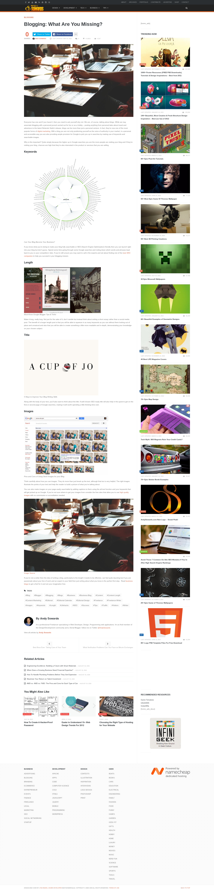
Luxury (112, 843)
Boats (111, 774)
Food (111, 806)
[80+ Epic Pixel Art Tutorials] (165, 138)
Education (113, 786)
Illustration (86, 778)
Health (112, 830)
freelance (99, 600)
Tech (82, 8)
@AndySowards (104, 628)
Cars (111, 782)
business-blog (85, 595)
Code (54, 782)
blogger (38, 595)
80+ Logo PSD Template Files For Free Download (161, 643)
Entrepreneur (30, 790)
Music (111, 855)
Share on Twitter (43, 34)
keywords (41, 605)
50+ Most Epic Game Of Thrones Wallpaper (159, 199)
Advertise (167, 2)
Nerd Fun (113, 859)
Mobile (55, 806)
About (123, 2)
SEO (75, 605)
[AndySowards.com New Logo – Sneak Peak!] (165, 499)
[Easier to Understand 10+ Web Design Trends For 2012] (79, 706)
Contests (85, 774)
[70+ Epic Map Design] (165, 379)
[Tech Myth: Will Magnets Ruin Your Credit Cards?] (165, 419)
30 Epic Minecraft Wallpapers (153, 279)
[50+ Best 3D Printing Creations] (165, 218)
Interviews (86, 786)
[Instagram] (46, 2)
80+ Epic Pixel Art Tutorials (152, 159)
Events (27, 794)
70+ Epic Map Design (150, 399)
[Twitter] (29, 2)
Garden (112, 818)
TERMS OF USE (114, 888)
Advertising (29, 774)
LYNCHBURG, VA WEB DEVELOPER (50, 888)
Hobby (112, 834)
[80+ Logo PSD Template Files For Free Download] (165, 622)
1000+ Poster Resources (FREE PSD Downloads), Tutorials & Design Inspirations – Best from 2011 (161, 74)
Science (112, 863)
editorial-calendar (65, 600)
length (53, 605)
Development (69, 8)
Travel (112, 879)
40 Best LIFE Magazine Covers (153, 359)
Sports (112, 871)
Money (112, 846)
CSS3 (54, 790)
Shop (177, 2)
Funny (111, 810)
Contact (185, 2)
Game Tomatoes (147, 700)
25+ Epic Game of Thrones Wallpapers (157, 603)
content (100, 595)
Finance (27, 798)
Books (112, 778)
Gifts (111, 826)
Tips (104, 8)
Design (55, 8)
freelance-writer (114, 600)
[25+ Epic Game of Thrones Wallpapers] (165, 582)
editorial (49, 600)
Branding (28, 782)
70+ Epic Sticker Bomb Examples (154, 480)
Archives (133, 2)
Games (112, 814)
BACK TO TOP (185, 888)
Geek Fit (112, 822)
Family (112, 798)
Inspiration (86, 782)
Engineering (114, 794)
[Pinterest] (43, 2)
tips (95, 605)
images (29, 605)
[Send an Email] (36, 2)
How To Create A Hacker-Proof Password (38, 724)
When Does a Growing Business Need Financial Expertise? (49, 670)
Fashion (112, 802)
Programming (58, 810)
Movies (112, 851)
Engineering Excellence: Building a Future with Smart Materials (51, 666)
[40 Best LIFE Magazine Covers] (165, 339)
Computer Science (60, 786)
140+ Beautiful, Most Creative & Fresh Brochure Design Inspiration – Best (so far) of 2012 (164, 117)
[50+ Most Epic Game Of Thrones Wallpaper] (165, 178)
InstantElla (145, 706)
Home (111, 838)
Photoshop (86, 794)
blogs (60, 595)
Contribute (155, 2)
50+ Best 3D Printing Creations (154, 239)
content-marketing (34, 600)
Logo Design (86, 790)
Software (113, 867)
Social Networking (32, 818)
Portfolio (144, 2)
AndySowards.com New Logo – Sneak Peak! (159, 520)
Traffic (105, 605)
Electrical (114, 790)
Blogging (29, 17)
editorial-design (83, 600)
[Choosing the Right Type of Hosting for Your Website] (116, 706)
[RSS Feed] (39, 2)
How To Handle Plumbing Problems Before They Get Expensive (51, 675)
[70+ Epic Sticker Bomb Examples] (165, 459)
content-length (114, 595)
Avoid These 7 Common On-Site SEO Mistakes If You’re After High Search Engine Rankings (164, 561)
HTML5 (54, 794)
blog (28, 595)
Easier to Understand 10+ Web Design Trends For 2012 (76, 724)
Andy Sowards (40, 38)
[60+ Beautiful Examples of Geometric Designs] (165, 298)
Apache (55, 774)
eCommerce (29, 786)
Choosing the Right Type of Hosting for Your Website (116, 724)
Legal (26, 806)
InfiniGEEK (145, 703)
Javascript (57, 798)
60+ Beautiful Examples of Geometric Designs (160, 319)
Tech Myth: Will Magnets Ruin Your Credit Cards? (162, 439)
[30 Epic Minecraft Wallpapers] (165, 258)
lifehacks (64, 605)
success (85, 605)
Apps (54, 778)
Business (94, 8)
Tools (111, 875)
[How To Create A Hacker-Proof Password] (41, 706)
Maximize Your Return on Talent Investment (43, 679)
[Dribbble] (49, 2)
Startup (27, 822)
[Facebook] (26, 2)
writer (126, 605)
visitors (115, 605)
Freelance (29, 802)
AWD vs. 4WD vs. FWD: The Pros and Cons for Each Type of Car (52, 683)
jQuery (55, 802)
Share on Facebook (64, 34)
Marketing (29, 810)
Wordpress (57, 814)
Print (83, 798)
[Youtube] (33, 2)
